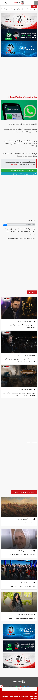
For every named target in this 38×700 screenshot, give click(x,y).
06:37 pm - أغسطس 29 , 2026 (26, 614)
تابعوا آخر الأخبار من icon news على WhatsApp (22, 170)
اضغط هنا (14, 164)
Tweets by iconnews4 (31, 442)
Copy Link (4, 224)
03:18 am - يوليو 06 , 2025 (14, 124)
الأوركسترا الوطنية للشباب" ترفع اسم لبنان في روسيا (23, 586)
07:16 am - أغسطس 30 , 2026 (26, 355)
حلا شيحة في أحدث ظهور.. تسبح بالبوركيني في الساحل (22, 554)
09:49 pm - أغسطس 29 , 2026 (26, 519)
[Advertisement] (19, 197)
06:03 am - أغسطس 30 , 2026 (26, 389)
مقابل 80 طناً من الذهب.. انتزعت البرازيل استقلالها (23, 522)
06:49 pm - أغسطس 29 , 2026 (26, 582)
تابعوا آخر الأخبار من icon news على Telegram (23, 174)
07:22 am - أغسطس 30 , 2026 (26, 321)
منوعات (33, 124)
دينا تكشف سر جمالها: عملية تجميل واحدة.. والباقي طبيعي (22, 618)
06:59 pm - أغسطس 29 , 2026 (26, 551)
